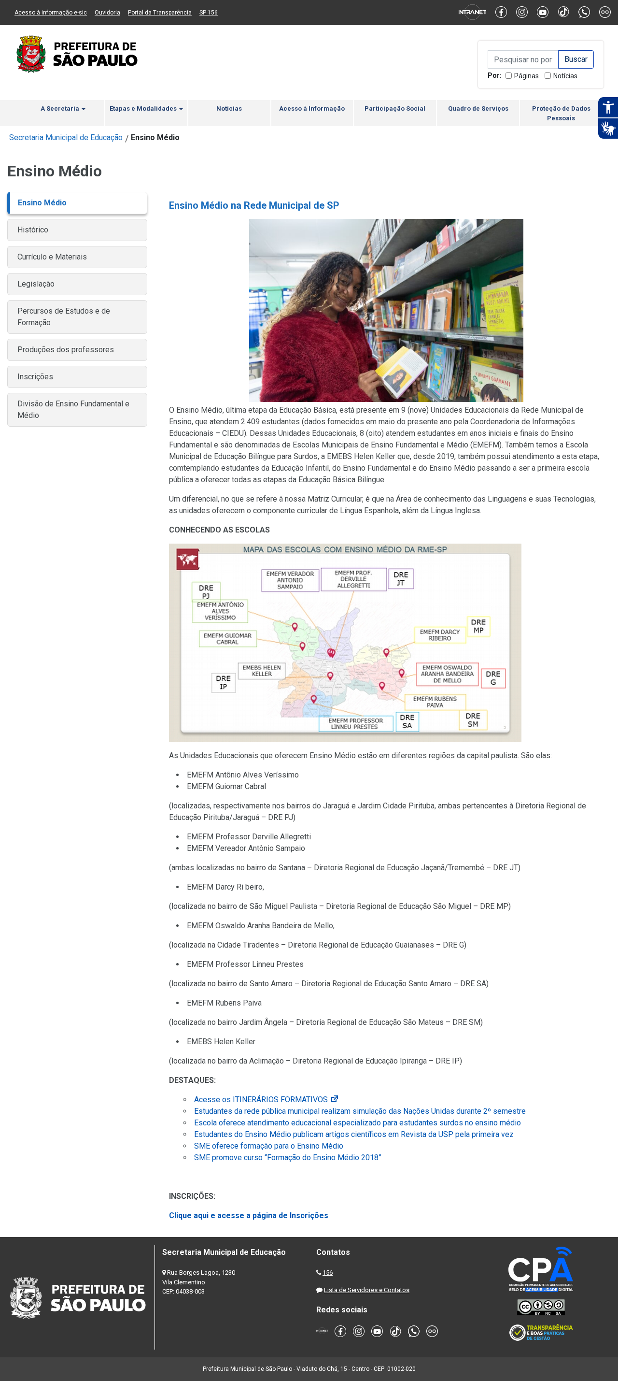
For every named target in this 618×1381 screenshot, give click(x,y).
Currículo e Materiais (52, 256)
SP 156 (208, 12)
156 (328, 1272)
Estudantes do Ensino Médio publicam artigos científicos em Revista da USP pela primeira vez (354, 1134)
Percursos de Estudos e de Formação (63, 316)
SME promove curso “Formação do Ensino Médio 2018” (287, 1157)
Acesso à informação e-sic (50, 12)
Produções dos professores (65, 349)
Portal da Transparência (160, 12)
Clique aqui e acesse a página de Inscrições (248, 1215)
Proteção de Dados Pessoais (561, 113)
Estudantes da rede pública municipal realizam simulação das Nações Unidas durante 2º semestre (360, 1111)
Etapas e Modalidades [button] (144, 108)
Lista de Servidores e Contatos (366, 1290)
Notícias (565, 76)
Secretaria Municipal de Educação (66, 137)
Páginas (526, 76)
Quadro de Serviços (478, 108)
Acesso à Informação (312, 108)
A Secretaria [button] (61, 108)
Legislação (36, 283)
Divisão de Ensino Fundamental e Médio (73, 409)
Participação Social (395, 108)
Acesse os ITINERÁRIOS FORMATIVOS (266, 1099)
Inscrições (35, 376)
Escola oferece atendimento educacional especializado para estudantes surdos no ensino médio (357, 1122)
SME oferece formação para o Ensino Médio (268, 1146)
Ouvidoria (107, 12)
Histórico (32, 229)
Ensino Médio (42, 202)
